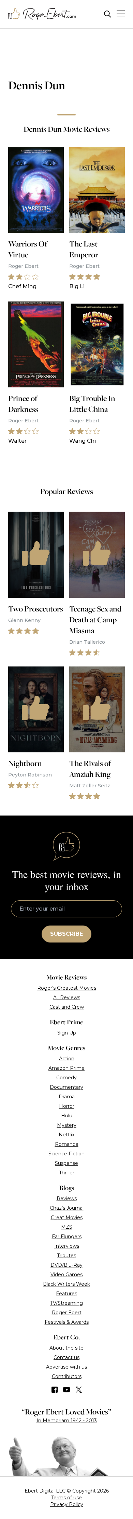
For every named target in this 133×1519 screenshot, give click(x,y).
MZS (66, 1227)
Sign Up (66, 1033)
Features (66, 1294)
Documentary (66, 1087)
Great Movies (67, 1217)
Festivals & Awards (67, 1322)
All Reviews (66, 997)
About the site (66, 1348)
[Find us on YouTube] (66, 1389)
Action (66, 1059)
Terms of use (66, 1498)
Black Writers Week (66, 1284)
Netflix (66, 1135)
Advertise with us (66, 1367)
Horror (66, 1106)
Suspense (66, 1163)
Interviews (66, 1246)
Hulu (66, 1116)
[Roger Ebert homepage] (42, 14)
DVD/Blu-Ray (66, 1265)
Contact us (66, 1357)
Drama (67, 1097)
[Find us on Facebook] (54, 1390)
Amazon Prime (66, 1068)
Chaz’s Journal (67, 1208)
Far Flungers (67, 1236)
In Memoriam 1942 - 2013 (66, 1420)
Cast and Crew (66, 1007)
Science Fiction (66, 1154)
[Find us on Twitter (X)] (79, 1390)
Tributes (66, 1255)
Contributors (67, 1376)
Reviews (67, 1198)
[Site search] (107, 14)
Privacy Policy (66, 1504)
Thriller (66, 1173)
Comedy (66, 1078)
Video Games (66, 1274)
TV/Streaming (66, 1303)
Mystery (66, 1125)
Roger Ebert (67, 1313)
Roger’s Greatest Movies (66, 988)
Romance (66, 1144)
